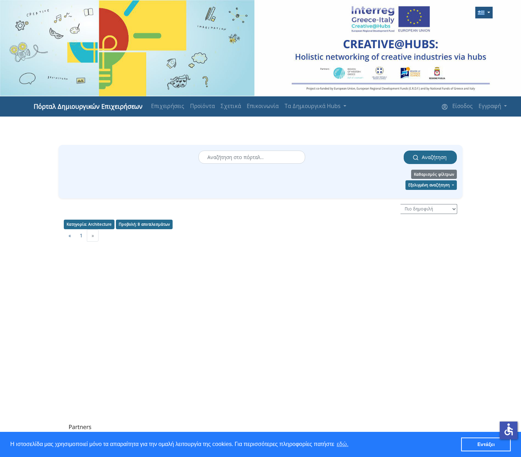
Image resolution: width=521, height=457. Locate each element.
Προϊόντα (202, 106)
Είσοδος (462, 106)
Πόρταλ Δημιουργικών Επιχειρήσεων (88, 106)
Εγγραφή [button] (490, 106)
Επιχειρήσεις (167, 106)
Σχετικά (230, 106)
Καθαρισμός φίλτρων (434, 174)
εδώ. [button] (342, 444)
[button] (484, 13)
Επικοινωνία (263, 106)
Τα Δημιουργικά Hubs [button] (313, 106)
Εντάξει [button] (486, 444)
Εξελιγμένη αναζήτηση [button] (429, 184)
